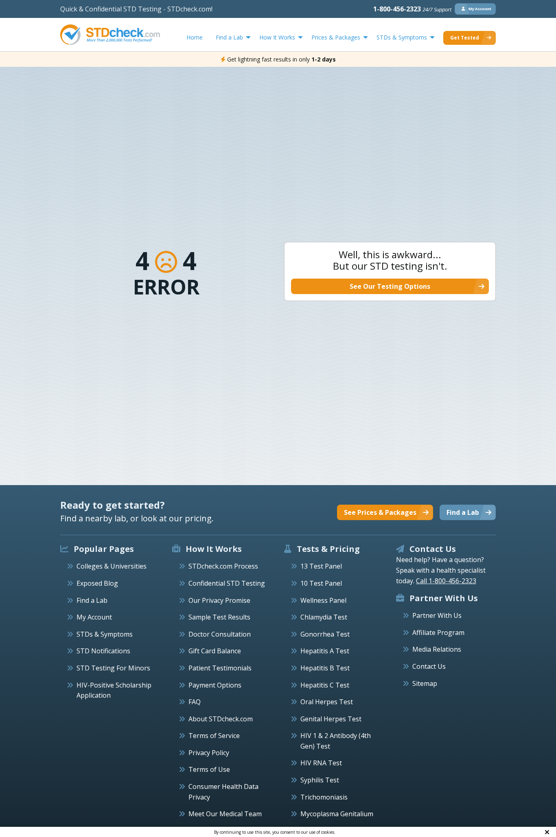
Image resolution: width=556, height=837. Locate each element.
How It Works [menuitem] (277, 37)
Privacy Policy (208, 752)
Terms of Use (209, 769)
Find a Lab (92, 600)
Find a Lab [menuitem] (229, 37)
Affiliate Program (438, 632)
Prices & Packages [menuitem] (335, 37)
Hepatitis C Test (324, 685)
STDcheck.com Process (223, 566)
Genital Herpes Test (330, 718)
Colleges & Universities (112, 566)
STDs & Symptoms (105, 634)
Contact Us (429, 666)
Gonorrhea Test (325, 634)
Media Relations (436, 649)
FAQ (194, 701)
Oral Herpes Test (326, 701)
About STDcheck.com (220, 718)
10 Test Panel (321, 583)
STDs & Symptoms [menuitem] (402, 37)
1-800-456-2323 (412, 8)
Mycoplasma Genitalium (336, 813)
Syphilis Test (319, 779)
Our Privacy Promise (219, 600)
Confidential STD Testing (226, 583)
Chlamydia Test (323, 617)
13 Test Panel (321, 566)
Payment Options (214, 685)
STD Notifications (103, 650)
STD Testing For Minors (113, 667)
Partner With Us (437, 615)
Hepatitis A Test (324, 650)
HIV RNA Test (321, 762)
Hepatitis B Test (325, 667)
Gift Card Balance (214, 650)
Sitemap (424, 683)
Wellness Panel (323, 600)
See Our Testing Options (390, 286)
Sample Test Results (219, 617)
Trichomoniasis (324, 797)
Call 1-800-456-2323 (446, 580)
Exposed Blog (97, 583)
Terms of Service (214, 735)
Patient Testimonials (220, 667)
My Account (94, 617)
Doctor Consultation (219, 634)
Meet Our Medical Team (225, 813)
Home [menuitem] (194, 37)
